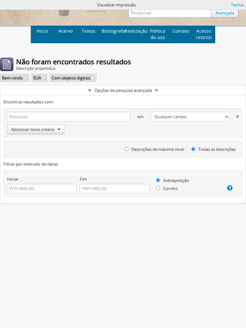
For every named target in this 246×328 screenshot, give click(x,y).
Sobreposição (175, 180)
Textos (88, 31)
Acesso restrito (204, 34)
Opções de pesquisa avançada (123, 90)
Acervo (65, 31)
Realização (135, 31)
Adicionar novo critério (32, 129)
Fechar (237, 5)
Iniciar (13, 179)
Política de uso (157, 34)
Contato (180, 31)
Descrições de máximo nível (157, 149)
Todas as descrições (216, 149)
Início (42, 31)
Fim (83, 179)
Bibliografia (112, 31)
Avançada (225, 13)
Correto (170, 188)
